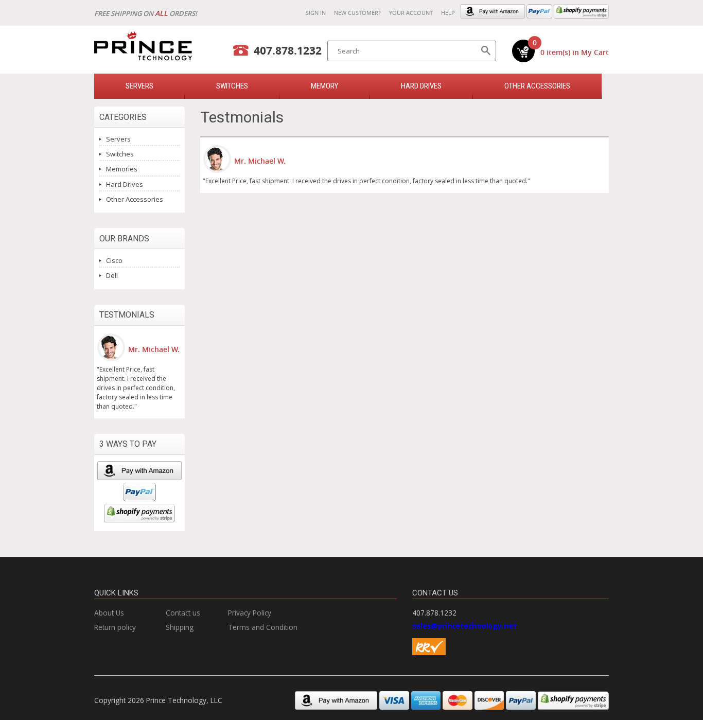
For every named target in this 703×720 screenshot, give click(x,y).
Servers (118, 139)
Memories (121, 168)
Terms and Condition (262, 627)
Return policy (115, 627)
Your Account (411, 12)
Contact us (183, 613)
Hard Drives (421, 86)
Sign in (316, 12)
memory (324, 86)
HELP (448, 12)
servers (139, 86)
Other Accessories (537, 86)
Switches (120, 154)
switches (232, 86)
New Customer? (357, 12)
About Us (109, 613)
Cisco (114, 260)
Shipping (180, 627)
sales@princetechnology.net (464, 625)
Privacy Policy (249, 613)
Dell (112, 275)
